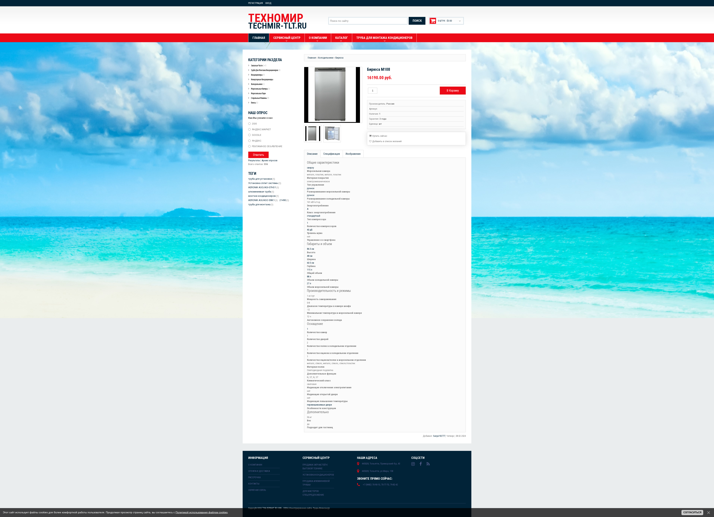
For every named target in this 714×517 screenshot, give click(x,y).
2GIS (254, 123)
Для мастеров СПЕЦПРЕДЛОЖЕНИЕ (313, 493)
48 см (309, 256)
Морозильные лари (258, 93)
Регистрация (255, 3)
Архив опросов (269, 160)
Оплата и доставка (259, 471)
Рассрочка (254, 477)
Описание (312, 153)
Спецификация (331, 153)
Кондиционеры (258, 74)
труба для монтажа (259, 204)
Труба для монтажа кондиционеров (265, 70)
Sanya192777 (439, 436)
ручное (310, 188)
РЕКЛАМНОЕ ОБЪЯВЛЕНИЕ (267, 146)
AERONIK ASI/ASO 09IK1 (261, 200)
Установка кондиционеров (318, 474)
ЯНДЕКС (256, 140)
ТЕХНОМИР (277, 21)
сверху (310, 167)
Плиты (254, 102)
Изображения (353, 153)
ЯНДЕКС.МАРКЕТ (261, 129)
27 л (309, 283)
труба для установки (260, 178)
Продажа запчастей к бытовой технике (315, 466)
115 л (309, 269)
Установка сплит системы (263, 183)
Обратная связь (257, 490)
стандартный (313, 215)
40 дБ (309, 229)
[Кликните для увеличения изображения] (332, 95)
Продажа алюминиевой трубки (316, 483)
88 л (309, 276)
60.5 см (310, 262)
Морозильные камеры (260, 88)
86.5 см (310, 248)
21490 (282, 200)
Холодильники (258, 84)
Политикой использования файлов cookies (202, 512)
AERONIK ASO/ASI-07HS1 (262, 187)
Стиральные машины (260, 98)
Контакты (253, 483)
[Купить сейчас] (378, 136)
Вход (268, 3)
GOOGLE (256, 135)
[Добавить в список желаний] (385, 141)
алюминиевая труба (259, 191)
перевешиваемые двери (319, 404)
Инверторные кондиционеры (262, 79)
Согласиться (692, 512)
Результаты (254, 160)
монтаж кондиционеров (262, 196)
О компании (255, 464)
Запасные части (258, 65)
